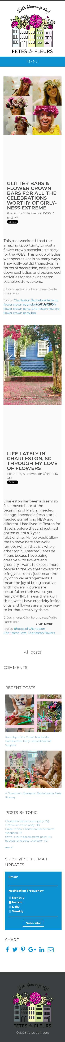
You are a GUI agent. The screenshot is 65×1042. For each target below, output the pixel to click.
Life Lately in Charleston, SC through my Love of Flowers (32, 461)
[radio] (33, 898)
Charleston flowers (45, 308)
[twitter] (16, 950)
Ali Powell (30, 213)
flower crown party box (19, 313)
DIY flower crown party (22, 825)
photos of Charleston (29, 628)
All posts (32, 652)
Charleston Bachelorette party (36, 300)
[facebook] (8, 950)
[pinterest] (24, 950)
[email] (52, 950)
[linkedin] (43, 950)
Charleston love (14, 633)
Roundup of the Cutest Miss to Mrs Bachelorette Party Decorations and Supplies (28, 741)
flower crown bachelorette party (26, 304)
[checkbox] (33, 905)
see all (9, 847)
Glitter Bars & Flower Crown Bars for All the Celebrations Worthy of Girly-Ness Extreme (32, 195)
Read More (44, 304)
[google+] (33, 950)
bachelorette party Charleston (26, 840)
